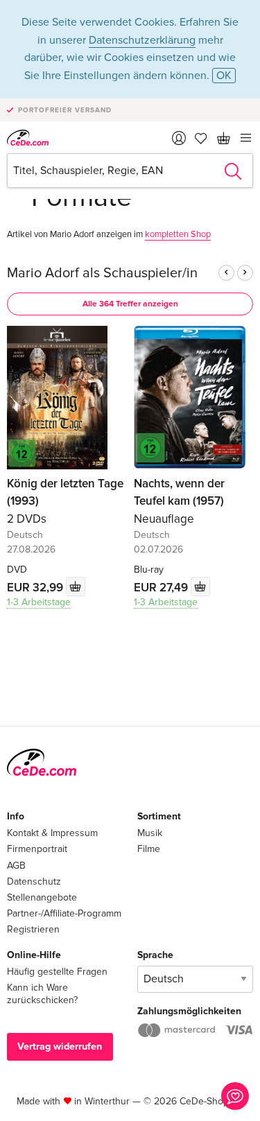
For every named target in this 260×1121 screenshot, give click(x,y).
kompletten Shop (178, 234)
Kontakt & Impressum (52, 833)
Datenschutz (34, 881)
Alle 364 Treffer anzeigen (130, 304)
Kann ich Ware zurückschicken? (42, 994)
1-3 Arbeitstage (39, 602)
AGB (16, 865)
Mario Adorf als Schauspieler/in (102, 273)
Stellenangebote (42, 897)
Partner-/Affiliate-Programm (64, 913)
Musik (149, 833)
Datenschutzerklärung (142, 40)
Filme (148, 849)
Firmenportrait (37, 849)
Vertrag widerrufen (59, 1046)
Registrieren (33, 929)
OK (224, 75)
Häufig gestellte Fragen (57, 971)
